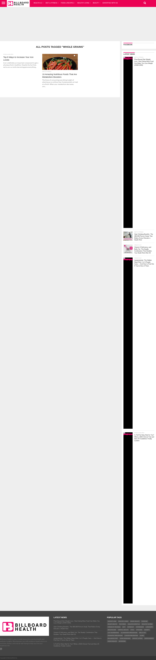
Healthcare (112, 630)
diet (124, 627)
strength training (114, 627)
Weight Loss (112, 621)
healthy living (123, 621)
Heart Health (112, 624)
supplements (149, 638)
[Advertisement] (78, 23)
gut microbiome (113, 632)
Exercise (144, 621)
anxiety (146, 630)
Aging (142, 635)
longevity (149, 627)
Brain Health (134, 621)
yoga (132, 630)
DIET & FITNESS (51, 3)
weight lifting (137, 638)
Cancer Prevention (131, 635)
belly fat (142, 632)
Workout (130, 627)
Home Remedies (125, 638)
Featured (122, 624)
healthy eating (147, 624)
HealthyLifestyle (134, 624)
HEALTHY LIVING (83, 3)
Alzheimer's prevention (129, 632)
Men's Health (112, 641)
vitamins (139, 630)
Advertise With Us (110, 3)
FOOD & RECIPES (67, 3)
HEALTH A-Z (38, 3)
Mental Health (123, 630)
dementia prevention (115, 635)
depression (140, 627)
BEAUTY (96, 3)
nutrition (122, 641)
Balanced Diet (113, 638)
